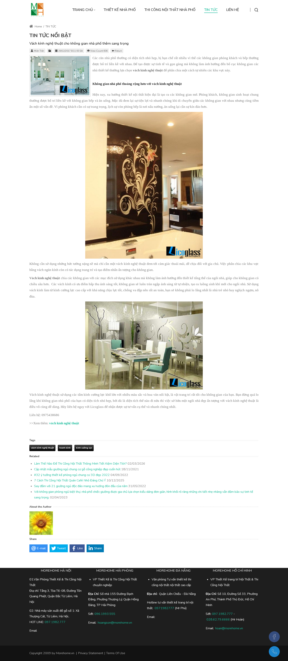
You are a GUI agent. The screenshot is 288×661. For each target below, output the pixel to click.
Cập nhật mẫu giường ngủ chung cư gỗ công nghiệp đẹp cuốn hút (77, 469)
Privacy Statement (90, 653)
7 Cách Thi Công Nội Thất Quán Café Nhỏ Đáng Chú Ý (70, 480)
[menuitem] (83, 10)
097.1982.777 (222, 614)
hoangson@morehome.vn (115, 623)
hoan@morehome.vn (229, 628)
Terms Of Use (115, 653)
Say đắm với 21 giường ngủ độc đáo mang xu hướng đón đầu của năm (81, 486)
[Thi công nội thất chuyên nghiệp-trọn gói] (37, 10)
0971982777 (164, 608)
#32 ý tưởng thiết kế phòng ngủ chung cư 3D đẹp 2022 (72, 475)
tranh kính (65, 447)
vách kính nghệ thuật (42, 447)
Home (38, 26)
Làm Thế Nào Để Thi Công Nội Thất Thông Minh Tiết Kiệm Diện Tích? (80, 463)
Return (118, 50)
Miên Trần (39, 50)
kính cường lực (84, 447)
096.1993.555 (104, 614)
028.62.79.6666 (218, 619)
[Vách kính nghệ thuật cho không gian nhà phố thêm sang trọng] (60, 75)
